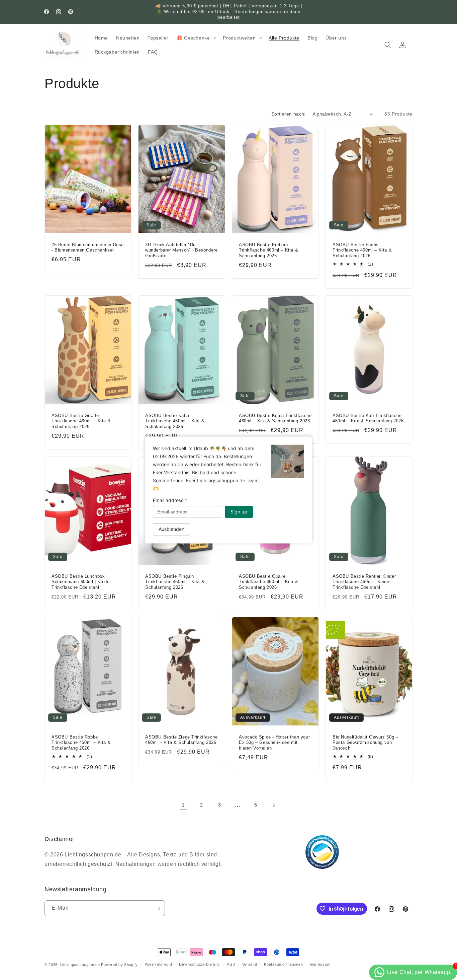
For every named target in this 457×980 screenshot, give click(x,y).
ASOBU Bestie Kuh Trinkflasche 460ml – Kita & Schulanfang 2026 (368, 418)
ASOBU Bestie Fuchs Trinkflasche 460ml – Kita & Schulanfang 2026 (362, 250)
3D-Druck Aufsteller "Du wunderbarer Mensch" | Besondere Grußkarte (181, 250)
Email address (170, 500)
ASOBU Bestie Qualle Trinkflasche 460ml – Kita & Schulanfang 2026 (268, 581)
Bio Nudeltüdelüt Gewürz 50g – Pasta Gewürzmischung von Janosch (365, 742)
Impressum (320, 964)
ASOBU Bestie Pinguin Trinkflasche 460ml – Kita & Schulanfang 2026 (174, 581)
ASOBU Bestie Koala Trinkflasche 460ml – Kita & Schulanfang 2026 (275, 418)
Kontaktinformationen (283, 964)
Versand (249, 964)
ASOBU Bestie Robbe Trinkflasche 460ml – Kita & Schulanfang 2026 (81, 742)
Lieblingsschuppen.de (80, 965)
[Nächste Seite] (273, 805)
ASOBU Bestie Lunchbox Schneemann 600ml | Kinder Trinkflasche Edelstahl (81, 581)
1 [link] (183, 805)
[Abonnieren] (157, 908)
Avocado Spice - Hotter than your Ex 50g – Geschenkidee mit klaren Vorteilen (274, 742)
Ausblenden (171, 529)
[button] (196, 38)
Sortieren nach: (288, 114)
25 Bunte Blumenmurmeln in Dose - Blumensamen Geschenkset (88, 247)
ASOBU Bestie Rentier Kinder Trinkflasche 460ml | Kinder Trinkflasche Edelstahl (364, 581)
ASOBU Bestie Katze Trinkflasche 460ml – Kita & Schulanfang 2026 (174, 421)
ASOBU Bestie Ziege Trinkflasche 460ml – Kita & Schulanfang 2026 (181, 739)
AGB (231, 964)
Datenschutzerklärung (199, 964)
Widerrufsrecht (158, 964)
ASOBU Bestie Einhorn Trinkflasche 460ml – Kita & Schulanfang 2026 (268, 250)
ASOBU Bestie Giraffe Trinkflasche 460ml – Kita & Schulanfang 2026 (81, 421)
